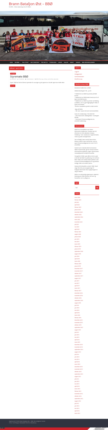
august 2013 (78, 376)
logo (42, 79)
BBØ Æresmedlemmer (88, 62)
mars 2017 (77, 288)
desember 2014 (79, 344)
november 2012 (79, 393)
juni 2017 (77, 281)
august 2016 (78, 303)
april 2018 (77, 258)
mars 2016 (77, 315)
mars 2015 (77, 342)
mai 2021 (77, 227)
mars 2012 (77, 413)
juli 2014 (77, 354)
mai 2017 (77, 283)
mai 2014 (77, 359)
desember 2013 (79, 366)
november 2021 (79, 222)
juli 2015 (77, 332)
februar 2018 (78, 263)
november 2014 (79, 347)
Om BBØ (17, 62)
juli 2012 (77, 403)
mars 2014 (77, 364)
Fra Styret (25, 62)
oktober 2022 (78, 214)
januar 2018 (78, 266)
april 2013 (77, 386)
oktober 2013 (78, 371)
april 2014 (77, 362)
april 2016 (77, 312)
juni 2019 (77, 239)
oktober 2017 (78, 273)
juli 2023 (77, 202)
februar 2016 (78, 317)
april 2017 (77, 285)
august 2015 (78, 330)
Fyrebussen (52, 62)
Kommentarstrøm (79, 76)
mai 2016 (77, 310)
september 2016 (79, 300)
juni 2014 (77, 357)
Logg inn (77, 71)
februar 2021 (78, 231)
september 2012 (79, 398)
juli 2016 (77, 305)
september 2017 (79, 276)
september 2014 (79, 349)
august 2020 (78, 234)
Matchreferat (35, 62)
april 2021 (77, 229)
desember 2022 (79, 212)
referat (45, 79)
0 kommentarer (30, 79)
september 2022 (79, 217)
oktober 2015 (78, 325)
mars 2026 (77, 197)
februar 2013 (78, 391)
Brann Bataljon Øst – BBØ (31, 3)
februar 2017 (78, 290)
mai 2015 (77, 337)
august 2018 (78, 254)
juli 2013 (77, 379)
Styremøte (56, 79)
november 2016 (79, 295)
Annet (72, 62)
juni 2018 (77, 256)
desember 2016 (79, 293)
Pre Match (44, 62)
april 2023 (77, 205)
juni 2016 (77, 308)
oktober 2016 (78, 298)
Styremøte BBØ (19, 76)
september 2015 (79, 327)
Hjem (11, 62)
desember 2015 (79, 320)
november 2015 (79, 322)
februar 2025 (78, 200)
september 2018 (79, 251)
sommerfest (50, 79)
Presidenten (21, 79)
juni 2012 (77, 406)
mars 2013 (77, 388)
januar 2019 (78, 249)
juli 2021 (77, 224)
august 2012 (78, 401)
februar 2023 (78, 207)
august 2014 (78, 352)
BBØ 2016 (38, 79)
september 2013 (79, 374)
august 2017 (78, 278)
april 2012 (77, 411)
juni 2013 (77, 381)
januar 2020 (78, 236)
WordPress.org (78, 79)
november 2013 (79, 369)
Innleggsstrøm (78, 74)
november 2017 (79, 271)
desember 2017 (79, 268)
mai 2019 (77, 241)
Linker (60, 62)
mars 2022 (77, 219)
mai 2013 (77, 384)
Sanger (78, 62)
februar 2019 (78, 246)
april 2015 (77, 339)
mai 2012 (77, 408)
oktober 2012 (78, 396)
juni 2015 (77, 335)
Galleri (66, 62)
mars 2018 (77, 261)
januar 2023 (78, 209)
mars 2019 (77, 244)
